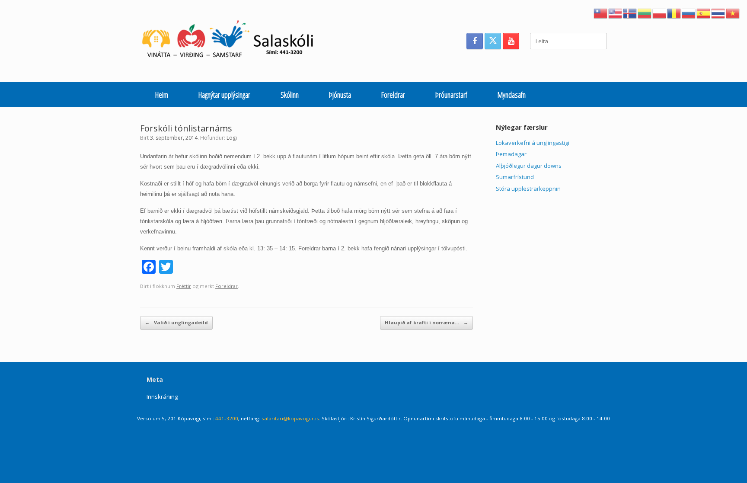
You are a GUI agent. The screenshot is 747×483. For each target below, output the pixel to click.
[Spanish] (703, 12)
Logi (232, 137)
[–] (232, 41)
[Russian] (689, 12)
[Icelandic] (630, 12)
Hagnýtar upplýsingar (224, 95)
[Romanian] (674, 12)
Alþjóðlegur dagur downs (529, 166)
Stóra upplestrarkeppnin (528, 188)
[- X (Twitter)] (493, 41)
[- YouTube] (511, 41)
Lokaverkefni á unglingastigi (532, 143)
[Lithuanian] (645, 12)
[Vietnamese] (733, 12)
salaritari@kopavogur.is (290, 418)
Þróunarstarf (451, 95)
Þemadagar (511, 154)
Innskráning (162, 396)
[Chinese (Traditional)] (601, 12)
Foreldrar (393, 95)
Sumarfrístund (515, 177)
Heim (161, 95)
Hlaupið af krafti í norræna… (426, 322)
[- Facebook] (474, 41)
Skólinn (290, 95)
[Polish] (659, 12)
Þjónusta (340, 95)
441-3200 (226, 418)
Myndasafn (512, 95)
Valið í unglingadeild (176, 322)
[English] (615, 12)
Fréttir (183, 286)
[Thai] (718, 12)
